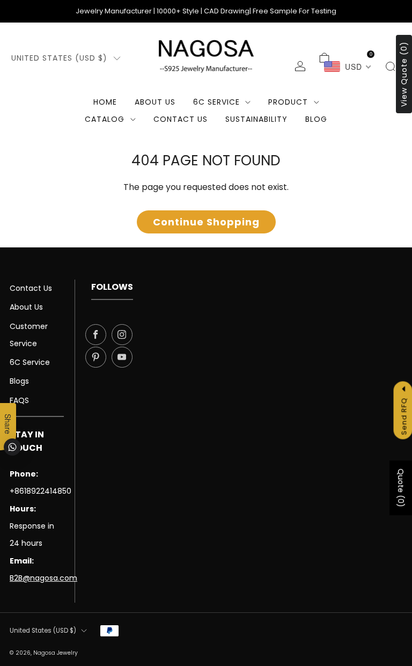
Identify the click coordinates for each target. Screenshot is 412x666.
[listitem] (206, 11)
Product (288, 102)
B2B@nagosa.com (43, 578)
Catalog (104, 119)
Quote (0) (400, 488)
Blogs (19, 381)
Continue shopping (206, 222)
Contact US (180, 119)
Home (105, 102)
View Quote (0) (404, 74)
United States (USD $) (59, 58)
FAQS (19, 400)
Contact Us (31, 288)
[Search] (390, 66)
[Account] (300, 66)
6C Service (216, 102)
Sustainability (256, 119)
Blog (316, 119)
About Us (155, 102)
